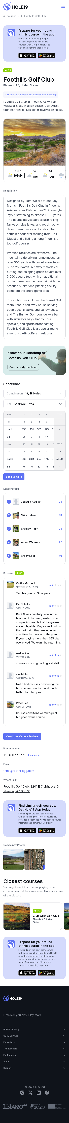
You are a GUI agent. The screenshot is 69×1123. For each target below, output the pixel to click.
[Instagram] (22, 1093)
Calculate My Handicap (23, 367)
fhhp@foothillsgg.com (18, 771)
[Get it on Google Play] (46, 55)
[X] (30, 1093)
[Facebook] (47, 1093)
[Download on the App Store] (27, 55)
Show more (33, 755)
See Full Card (14, 476)
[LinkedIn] (39, 1093)
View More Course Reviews (22, 736)
